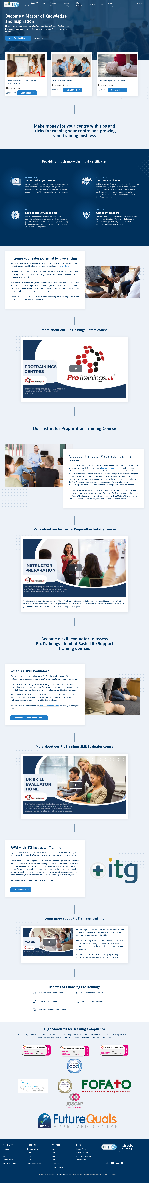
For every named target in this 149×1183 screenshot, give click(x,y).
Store (101, 4)
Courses (30, 1152)
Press (4, 1152)
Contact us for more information (28, 718)
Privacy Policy (81, 1149)
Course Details (53, 4)
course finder (33, 216)
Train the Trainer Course (49, 706)
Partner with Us (57, 1167)
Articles (54, 1156)
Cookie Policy (81, 1160)
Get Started (26, 93)
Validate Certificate (34, 1163)
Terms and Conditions (83, 1156)
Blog (4, 1156)
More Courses (79, 4)
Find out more (20, 890)
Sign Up (54, 1152)
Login (53, 1149)
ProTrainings (60, 1174)
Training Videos (32, 1149)
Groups (29, 1156)
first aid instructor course (111, 468)
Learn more (36, 38)
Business (91, 4)
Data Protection (82, 1152)
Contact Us (55, 1163)
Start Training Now (17, 38)
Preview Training (66, 4)
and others (64, 266)
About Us (6, 1149)
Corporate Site (8, 1160)
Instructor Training (110, 4)
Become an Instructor (10, 1163)
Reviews (54, 1160)
